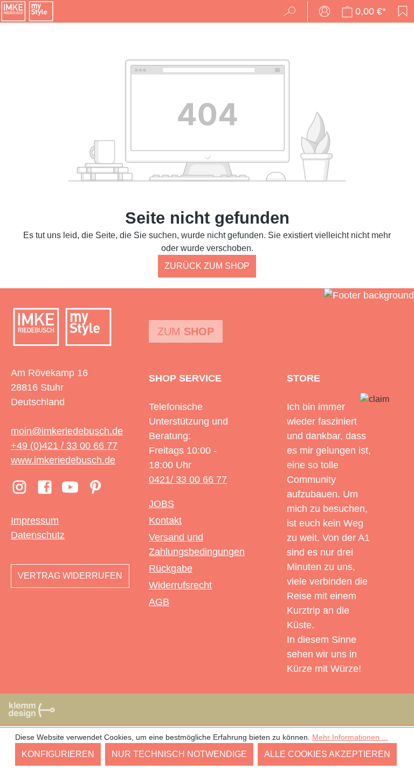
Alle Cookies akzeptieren (327, 754)
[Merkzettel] (402, 11)
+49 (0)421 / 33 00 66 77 (64, 445)
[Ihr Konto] (324, 11)
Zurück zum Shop (207, 265)
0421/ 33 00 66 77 (188, 479)
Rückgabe (170, 568)
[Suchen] (293, 11)
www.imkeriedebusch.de (63, 460)
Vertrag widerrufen (70, 575)
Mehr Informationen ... (350, 737)
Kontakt (165, 520)
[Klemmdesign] (32, 709)
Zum (185, 331)
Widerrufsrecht (180, 585)
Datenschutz (38, 535)
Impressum (35, 520)
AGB (159, 601)
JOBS (161, 503)
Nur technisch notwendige (179, 754)
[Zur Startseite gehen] (27, 11)
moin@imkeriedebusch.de (67, 431)
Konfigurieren (58, 754)
